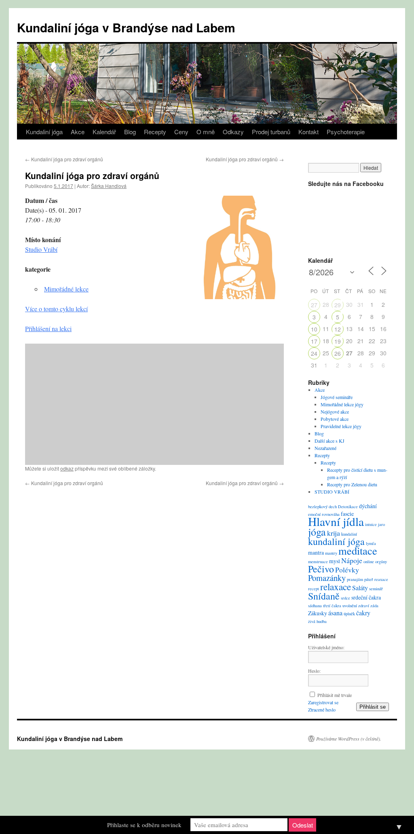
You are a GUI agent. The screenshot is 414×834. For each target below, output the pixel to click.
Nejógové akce (335, 411)
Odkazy (233, 131)
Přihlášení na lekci (48, 328)
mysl (334, 561)
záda (374, 605)
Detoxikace (348, 506)
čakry (363, 612)
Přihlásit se (372, 707)
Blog (130, 131)
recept (313, 588)
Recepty (155, 131)
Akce (77, 131)
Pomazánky (327, 577)
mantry (331, 553)
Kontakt (308, 131)
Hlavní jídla (336, 521)
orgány (381, 561)
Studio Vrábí (41, 249)
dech (333, 506)
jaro (381, 524)
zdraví (363, 605)
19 (337, 341)
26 (337, 353)
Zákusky (317, 613)
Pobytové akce (335, 419)
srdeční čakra (366, 597)
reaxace (381, 579)
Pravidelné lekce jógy (341, 426)
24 (314, 353)
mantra (316, 552)
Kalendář (104, 131)
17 (314, 341)
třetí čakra (332, 605)
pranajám (355, 579)
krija (333, 533)
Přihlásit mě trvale (334, 695)
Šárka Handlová (109, 185)
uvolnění (349, 605)
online (368, 561)
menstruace (318, 561)
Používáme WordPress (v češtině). (348, 738)
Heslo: (314, 670)
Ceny (181, 131)
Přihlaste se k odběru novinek (144, 825)
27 (314, 305)
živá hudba (317, 621)
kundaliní (349, 534)
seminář (376, 588)
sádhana (315, 605)
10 (314, 329)
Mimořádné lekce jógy (342, 404)
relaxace (335, 586)
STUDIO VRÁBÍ (332, 491)
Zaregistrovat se (323, 702)
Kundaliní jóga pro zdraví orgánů (64, 159)
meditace (357, 550)
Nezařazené (325, 448)
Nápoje (351, 560)
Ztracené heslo (322, 709)
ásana (335, 612)
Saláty (360, 587)
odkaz (67, 468)
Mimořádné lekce (66, 289)
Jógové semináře (337, 397)
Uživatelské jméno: (326, 647)
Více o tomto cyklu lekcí (56, 308)
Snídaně (324, 595)
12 (337, 329)
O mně (205, 131)
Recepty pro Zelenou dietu (352, 484)
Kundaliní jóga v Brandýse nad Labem (126, 27)
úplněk (349, 614)
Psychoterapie (346, 131)
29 (337, 305)
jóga (317, 531)
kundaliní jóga (336, 541)
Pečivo (321, 568)
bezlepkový (317, 506)
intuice (371, 524)
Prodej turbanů (271, 131)
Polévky (347, 569)
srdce (345, 598)
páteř (368, 579)
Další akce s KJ (329, 440)
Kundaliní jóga (44, 131)
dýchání (368, 506)
